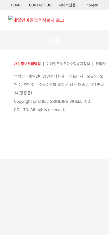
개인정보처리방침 (27, 63)
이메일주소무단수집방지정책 (68, 63)
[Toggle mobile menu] (98, 19)
